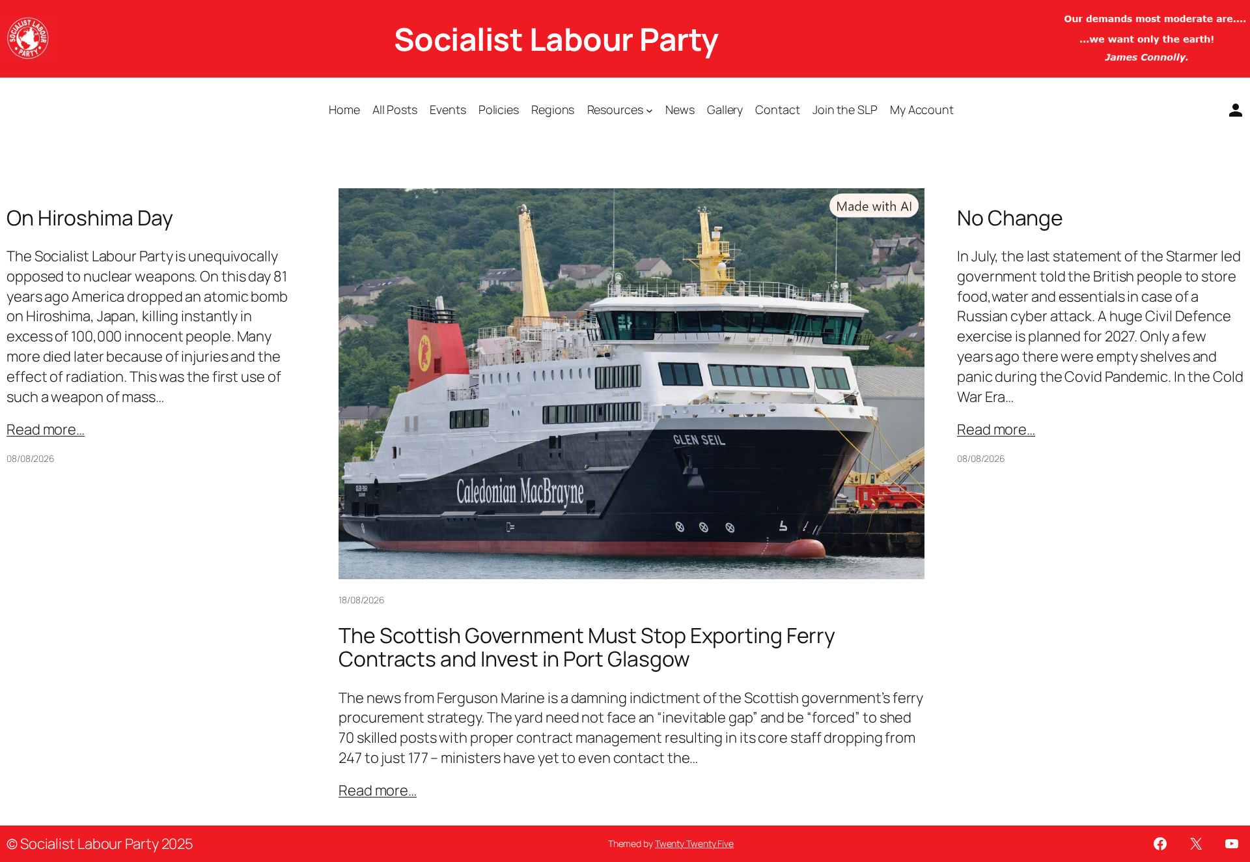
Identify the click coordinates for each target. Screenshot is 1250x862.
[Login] (1230, 110)
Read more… (46, 429)
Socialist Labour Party (556, 39)
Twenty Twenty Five (694, 843)
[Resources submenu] (649, 110)
